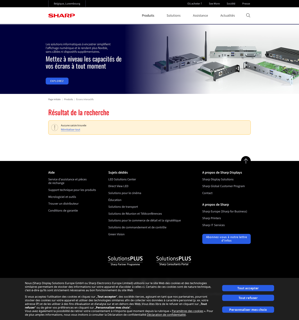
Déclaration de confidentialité (166, 315)
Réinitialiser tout (70, 129)
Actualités (227, 15)
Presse (246, 4)
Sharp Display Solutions (218, 179)
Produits (148, 15)
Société (231, 4)
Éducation (114, 200)
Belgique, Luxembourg (67, 4)
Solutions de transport (123, 207)
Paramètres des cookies (187, 311)
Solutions (173, 15)
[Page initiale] (61, 15)
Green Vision (116, 234)
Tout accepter (248, 288)
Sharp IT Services (213, 225)
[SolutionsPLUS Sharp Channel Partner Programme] (125, 261)
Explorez (57, 81)
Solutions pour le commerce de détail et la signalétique (144, 220)
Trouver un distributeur (63, 203)
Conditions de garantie (63, 210)
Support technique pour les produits (72, 190)
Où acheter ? (194, 4)
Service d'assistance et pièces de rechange (67, 181)
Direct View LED (118, 186)
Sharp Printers (211, 218)
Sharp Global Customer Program (223, 186)
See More (214, 4)
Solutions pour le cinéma (124, 193)
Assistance (200, 15)
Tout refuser (248, 298)
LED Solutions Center (122, 179)
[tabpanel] (149, 59)
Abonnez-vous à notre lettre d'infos (226, 239)
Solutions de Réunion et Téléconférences (135, 214)
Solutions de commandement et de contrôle (137, 227)
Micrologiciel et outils (62, 197)
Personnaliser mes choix (248, 310)
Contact (207, 193)
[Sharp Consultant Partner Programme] (173, 261)
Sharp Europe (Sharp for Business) (224, 211)
